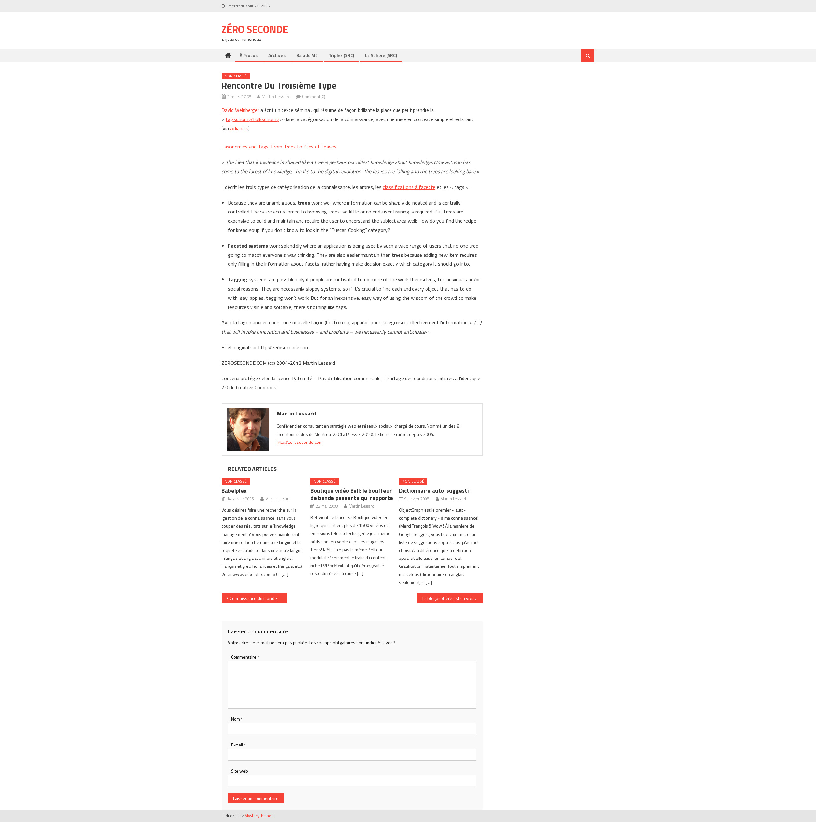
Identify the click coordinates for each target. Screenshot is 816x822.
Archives (277, 55)
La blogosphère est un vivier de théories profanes (452, 598)
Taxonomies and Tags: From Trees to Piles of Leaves (279, 146)
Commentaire (245, 656)
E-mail (238, 744)
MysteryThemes (258, 815)
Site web (239, 771)
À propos (249, 55)
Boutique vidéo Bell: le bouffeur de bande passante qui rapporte (351, 494)
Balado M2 (307, 55)
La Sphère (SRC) (381, 55)
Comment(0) (313, 96)
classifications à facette (409, 187)
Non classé (236, 76)
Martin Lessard (276, 96)
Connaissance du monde (253, 598)
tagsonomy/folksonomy (252, 119)
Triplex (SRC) (341, 55)
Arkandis (239, 128)
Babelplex (234, 490)
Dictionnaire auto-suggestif (435, 490)
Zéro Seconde (255, 29)
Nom (237, 719)
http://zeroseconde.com (300, 442)
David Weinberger (240, 110)
